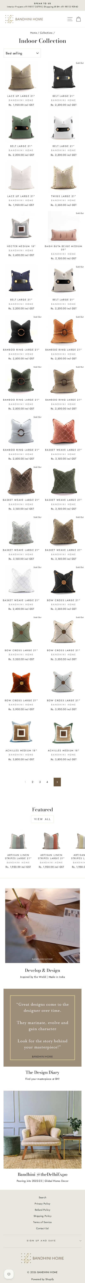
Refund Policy (42, 1209)
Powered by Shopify (42, 1279)
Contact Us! (42, 1228)
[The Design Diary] (42, 1028)
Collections (46, 32)
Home (33, 32)
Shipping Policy (42, 1216)
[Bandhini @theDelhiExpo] (42, 1130)
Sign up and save (41, 1240)
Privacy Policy (42, 1203)
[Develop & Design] (42, 926)
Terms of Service (42, 1222)
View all (42, 819)
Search (42, 1197)
